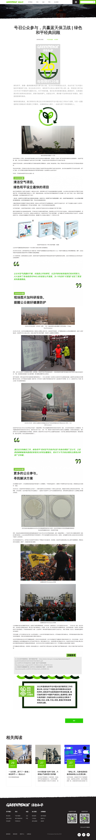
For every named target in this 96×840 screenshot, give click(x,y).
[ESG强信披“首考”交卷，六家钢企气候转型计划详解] (48, 754)
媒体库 (42, 821)
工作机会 (34, 818)
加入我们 (56, 2)
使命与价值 (8, 818)
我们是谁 (8, 815)
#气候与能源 (50, 39)
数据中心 (43, 818)
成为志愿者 (34, 821)
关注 (37, 2)
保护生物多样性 (18, 818)
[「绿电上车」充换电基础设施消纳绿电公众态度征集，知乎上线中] (77, 754)
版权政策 (8, 834)
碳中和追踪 (43, 815)
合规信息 (29, 834)
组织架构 (34, 815)
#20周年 (56, 39)
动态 (43, 2)
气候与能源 (17, 815)
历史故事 (8, 821)
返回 (74, 720)
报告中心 (22, 834)
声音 (49, 2)
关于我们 (30, 2)
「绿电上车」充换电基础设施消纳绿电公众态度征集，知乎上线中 (77, 774)
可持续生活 (17, 821)
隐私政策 (15, 834)
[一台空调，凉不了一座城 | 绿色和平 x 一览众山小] (19, 754)
